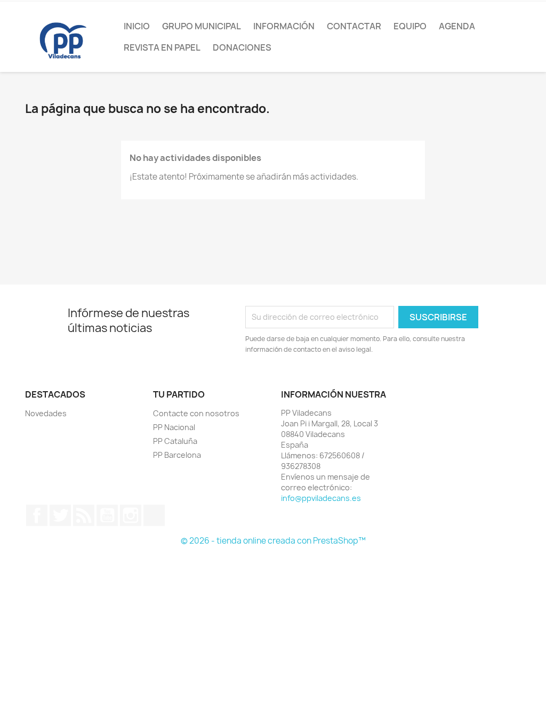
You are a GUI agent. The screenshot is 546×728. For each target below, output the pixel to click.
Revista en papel (162, 47)
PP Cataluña (175, 441)
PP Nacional (174, 427)
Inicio (137, 26)
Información (284, 26)
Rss (83, 515)
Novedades (46, 413)
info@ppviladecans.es (321, 498)
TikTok (154, 515)
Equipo (410, 26)
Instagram (130, 515)
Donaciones (242, 47)
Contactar (354, 26)
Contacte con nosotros (196, 413)
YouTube (107, 515)
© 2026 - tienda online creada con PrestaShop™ (273, 540)
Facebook (36, 515)
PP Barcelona (177, 455)
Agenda (457, 26)
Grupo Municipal (201, 26)
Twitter (60, 515)
